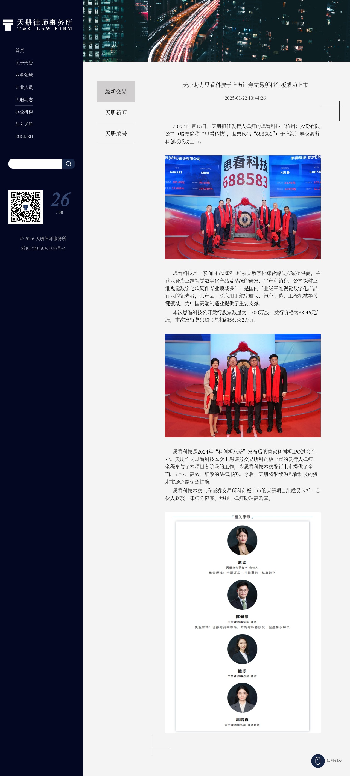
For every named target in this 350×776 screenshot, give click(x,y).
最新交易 (116, 91)
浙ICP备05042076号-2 (43, 248)
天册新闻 (116, 112)
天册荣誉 (116, 133)
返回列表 (334, 760)
